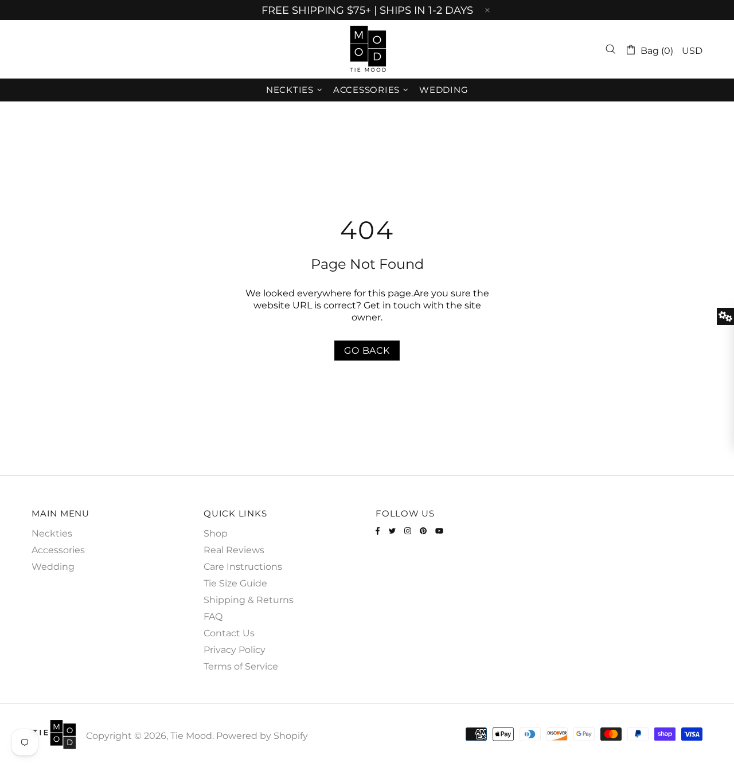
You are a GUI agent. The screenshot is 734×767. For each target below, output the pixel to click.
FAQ (213, 616)
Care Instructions (243, 566)
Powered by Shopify (262, 735)
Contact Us (229, 633)
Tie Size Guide (235, 583)
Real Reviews (234, 550)
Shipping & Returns (249, 599)
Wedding (53, 566)
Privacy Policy (235, 649)
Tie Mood (367, 49)
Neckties (52, 533)
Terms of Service (241, 666)
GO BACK (367, 350)
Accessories (58, 550)
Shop (216, 533)
